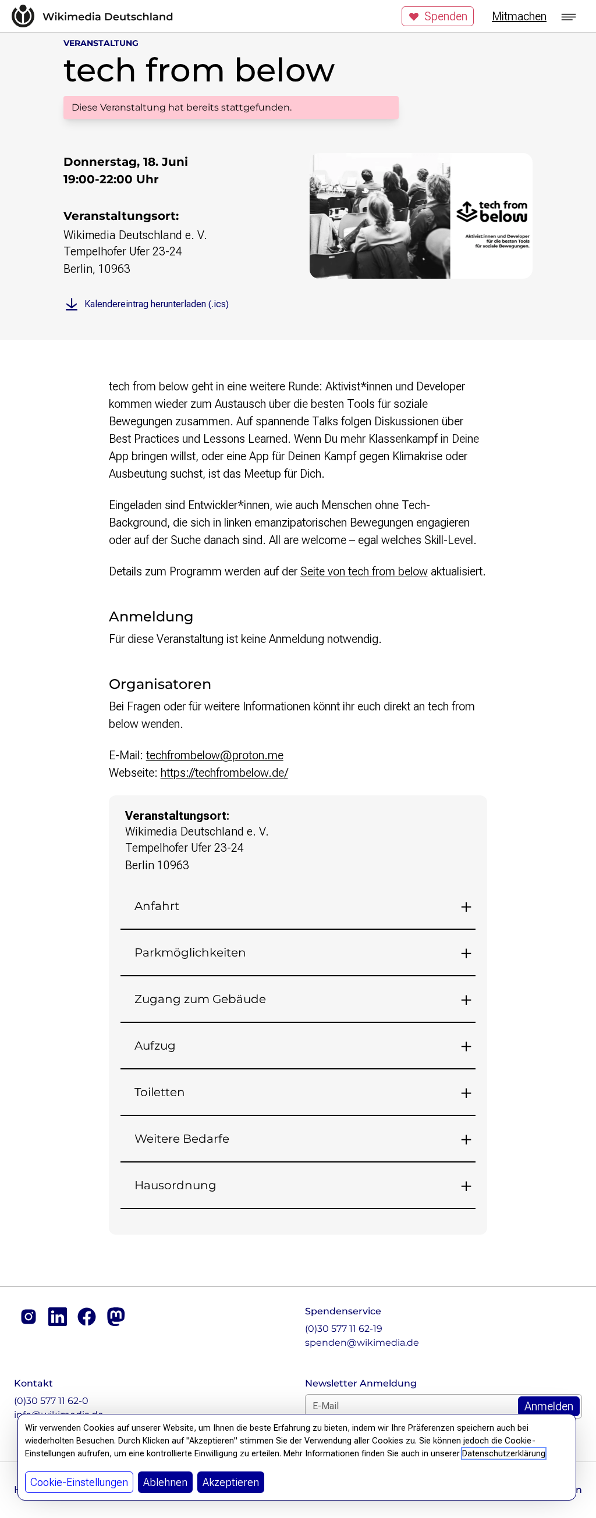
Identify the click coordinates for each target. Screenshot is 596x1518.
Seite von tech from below (364, 571)
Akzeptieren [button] (231, 1482)
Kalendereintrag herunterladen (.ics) (156, 304)
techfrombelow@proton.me (214, 755)
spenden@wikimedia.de (362, 1342)
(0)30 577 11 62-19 (343, 1328)
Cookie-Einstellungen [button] (79, 1482)
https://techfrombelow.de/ (224, 773)
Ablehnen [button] (165, 1482)
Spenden (445, 16)
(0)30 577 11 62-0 (51, 1400)
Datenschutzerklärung (503, 1453)
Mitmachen (519, 16)
